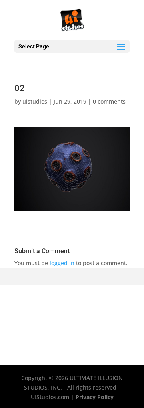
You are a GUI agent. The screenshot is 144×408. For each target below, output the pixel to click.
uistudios (34, 101)
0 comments (109, 101)
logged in (62, 263)
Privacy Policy (95, 397)
